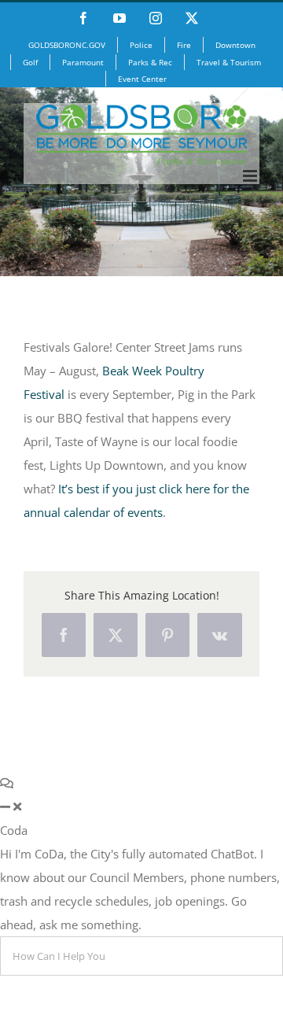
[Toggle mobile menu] (251, 176)
